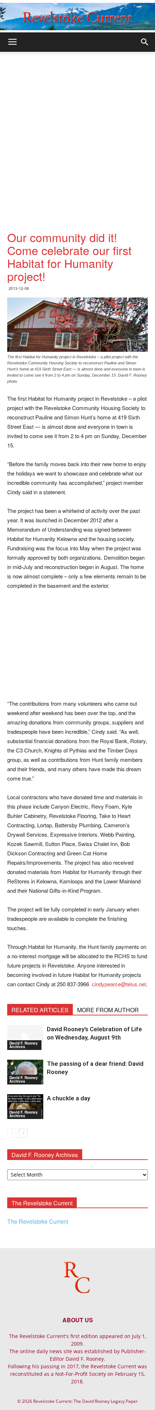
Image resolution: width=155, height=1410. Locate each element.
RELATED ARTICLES (40, 1010)
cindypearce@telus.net (119, 984)
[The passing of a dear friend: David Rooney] (25, 1072)
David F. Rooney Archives (23, 1045)
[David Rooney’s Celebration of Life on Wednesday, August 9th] (25, 1037)
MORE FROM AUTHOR (108, 1010)
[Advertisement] (77, 132)
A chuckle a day (68, 1098)
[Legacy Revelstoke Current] (77, 16)
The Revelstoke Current (37, 1221)
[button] (145, 42)
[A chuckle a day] (25, 1106)
